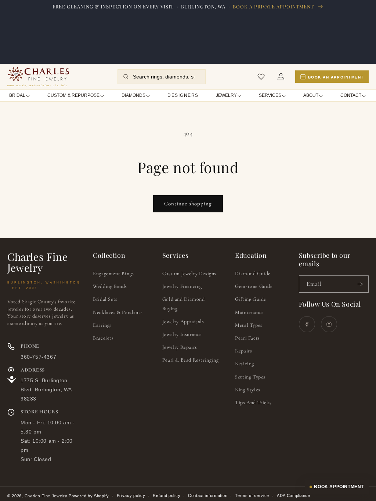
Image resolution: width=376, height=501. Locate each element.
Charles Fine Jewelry (46, 496)
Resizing (244, 364)
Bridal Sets (105, 299)
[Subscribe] (360, 284)
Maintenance (249, 312)
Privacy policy (131, 495)
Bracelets (103, 338)
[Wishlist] (261, 76)
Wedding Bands (110, 286)
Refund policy (166, 495)
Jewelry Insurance (182, 334)
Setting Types (250, 377)
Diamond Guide (253, 273)
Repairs (243, 351)
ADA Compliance (293, 495)
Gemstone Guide (253, 286)
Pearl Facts (247, 338)
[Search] (126, 76)
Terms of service (252, 495)
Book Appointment (339, 486)
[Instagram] (329, 324)
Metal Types (249, 325)
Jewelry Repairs (179, 347)
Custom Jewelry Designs (189, 273)
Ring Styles (247, 390)
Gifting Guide (250, 299)
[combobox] (166, 76)
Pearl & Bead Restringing (190, 360)
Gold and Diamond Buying (183, 303)
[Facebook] (307, 324)
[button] (20, 95)
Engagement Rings (113, 273)
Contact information (207, 495)
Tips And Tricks (253, 402)
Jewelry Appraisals (183, 321)
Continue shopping (188, 203)
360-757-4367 (38, 357)
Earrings (102, 325)
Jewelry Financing (182, 286)
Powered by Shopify (89, 496)
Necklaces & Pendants (117, 312)
